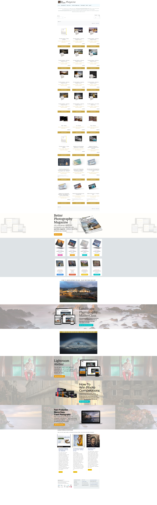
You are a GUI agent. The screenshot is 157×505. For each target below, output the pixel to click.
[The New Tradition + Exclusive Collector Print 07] (78, 75)
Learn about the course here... (86, 325)
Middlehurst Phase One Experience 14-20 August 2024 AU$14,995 (93, 147)
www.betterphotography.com (84, 8)
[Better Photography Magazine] (78, 2)
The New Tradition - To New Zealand (64, 147)
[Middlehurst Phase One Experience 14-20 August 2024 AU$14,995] (93, 139)
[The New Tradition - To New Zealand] (64, 139)
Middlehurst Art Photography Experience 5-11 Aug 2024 (78, 147)
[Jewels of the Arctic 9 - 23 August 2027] (93, 186)
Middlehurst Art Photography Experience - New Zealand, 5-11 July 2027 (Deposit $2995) (64, 194)
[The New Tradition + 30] (93, 97)
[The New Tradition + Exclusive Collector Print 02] (93, 32)
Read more (90, 469)
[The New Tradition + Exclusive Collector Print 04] (78, 53)
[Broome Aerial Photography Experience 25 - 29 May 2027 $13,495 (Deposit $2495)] (78, 162)
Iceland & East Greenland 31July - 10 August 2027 (78, 194)
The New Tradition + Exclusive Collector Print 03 (63, 61)
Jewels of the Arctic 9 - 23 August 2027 (93, 194)
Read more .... (58, 234)
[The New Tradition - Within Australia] (64, 32)
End (98, 23)
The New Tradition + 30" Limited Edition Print (93, 104)
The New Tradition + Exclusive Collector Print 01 (78, 39)
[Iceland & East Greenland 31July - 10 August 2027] (78, 186)
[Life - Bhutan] (78, 118)
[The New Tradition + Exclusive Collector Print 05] (93, 53)
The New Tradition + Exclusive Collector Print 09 (63, 104)
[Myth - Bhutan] (64, 118)
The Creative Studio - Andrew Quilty (92, 449)
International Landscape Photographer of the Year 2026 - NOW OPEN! (63, 450)
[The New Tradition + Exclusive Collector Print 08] (93, 75)
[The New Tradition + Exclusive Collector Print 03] (64, 53)
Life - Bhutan (78, 125)
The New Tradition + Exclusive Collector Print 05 (93, 61)
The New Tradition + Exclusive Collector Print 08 (93, 83)
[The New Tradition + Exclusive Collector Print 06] (64, 75)
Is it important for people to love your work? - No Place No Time (78, 450)
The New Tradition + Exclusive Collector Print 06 (63, 83)
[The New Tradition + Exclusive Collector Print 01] (78, 32)
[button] (82, 5)
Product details (64, 46)
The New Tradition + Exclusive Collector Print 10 (78, 104)
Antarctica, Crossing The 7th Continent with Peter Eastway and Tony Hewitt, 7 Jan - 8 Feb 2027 (64, 170)
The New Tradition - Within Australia (64, 39)
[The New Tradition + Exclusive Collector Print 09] (64, 97)
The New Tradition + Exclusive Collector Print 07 (78, 83)
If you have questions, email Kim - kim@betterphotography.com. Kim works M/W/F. (63, 176)
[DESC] (65, 18)
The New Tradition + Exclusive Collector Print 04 (78, 61)
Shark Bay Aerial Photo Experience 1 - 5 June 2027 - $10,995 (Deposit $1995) (93, 170)
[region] (78, 321)
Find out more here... (85, 401)
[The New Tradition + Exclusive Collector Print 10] (78, 97)
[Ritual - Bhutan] (93, 118)
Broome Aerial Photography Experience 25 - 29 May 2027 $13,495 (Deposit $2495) (78, 170)
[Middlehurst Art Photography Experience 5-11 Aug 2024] (78, 139)
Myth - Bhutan (64, 125)
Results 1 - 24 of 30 (97, 15)
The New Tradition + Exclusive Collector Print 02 (93, 39)
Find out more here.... (60, 376)
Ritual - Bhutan (93, 125)
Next (97, 23)
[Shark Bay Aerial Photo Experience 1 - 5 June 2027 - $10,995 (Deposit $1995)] (93, 162)
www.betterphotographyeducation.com (64, 10)
